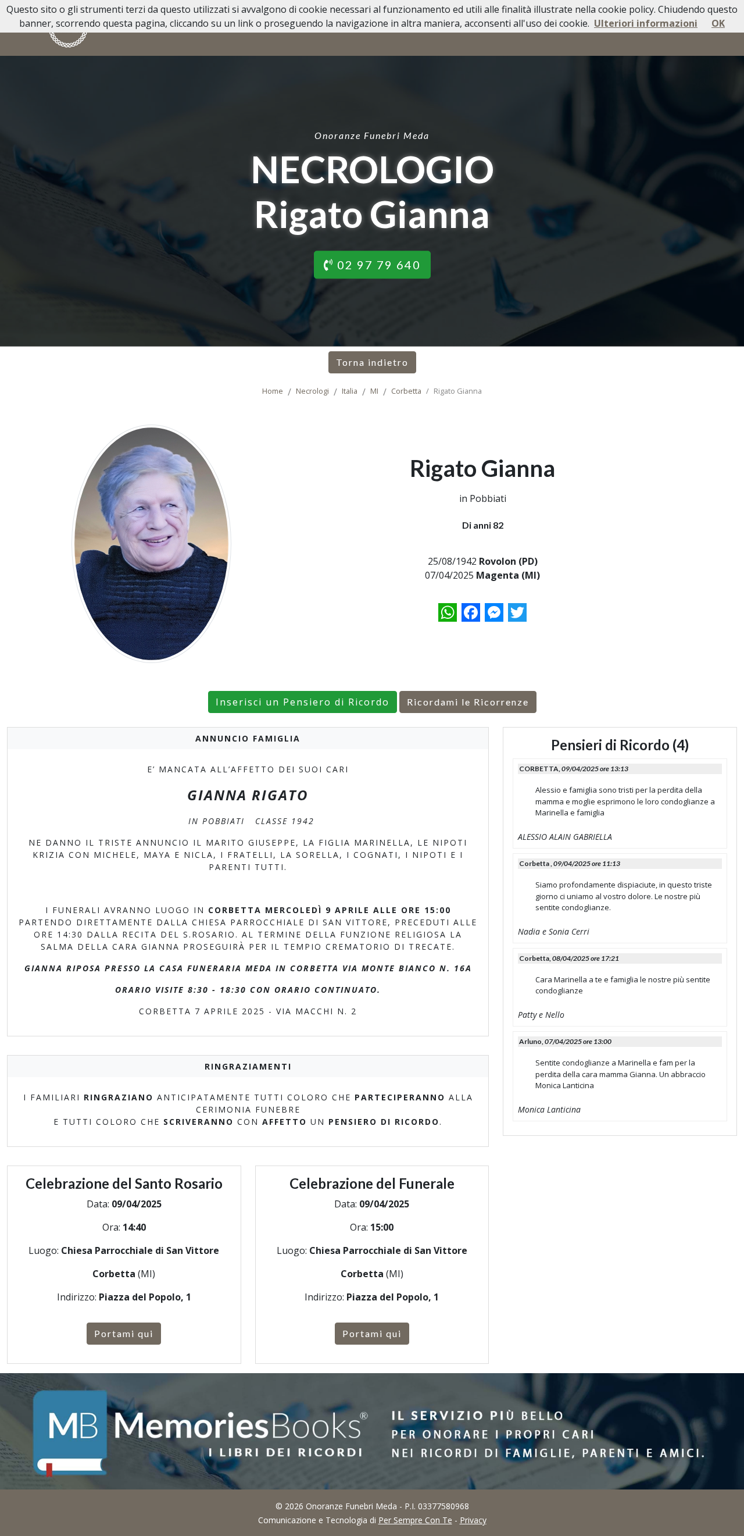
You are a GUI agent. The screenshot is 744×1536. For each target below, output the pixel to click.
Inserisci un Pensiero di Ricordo (302, 702)
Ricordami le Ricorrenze (468, 701)
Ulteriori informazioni (646, 23)
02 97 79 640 (377, 265)
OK (718, 23)
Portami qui (123, 1333)
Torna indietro (372, 362)
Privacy (473, 1520)
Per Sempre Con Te (415, 1520)
